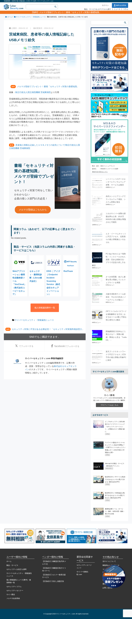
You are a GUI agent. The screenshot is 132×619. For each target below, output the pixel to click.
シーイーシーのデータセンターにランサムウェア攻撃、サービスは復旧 (116, 182)
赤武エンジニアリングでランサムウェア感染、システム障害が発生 (116, 199)
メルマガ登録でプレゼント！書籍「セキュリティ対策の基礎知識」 (70, 12)
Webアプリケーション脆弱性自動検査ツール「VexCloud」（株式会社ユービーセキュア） (19, 282)
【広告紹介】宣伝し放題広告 (53, 581)
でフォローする (26, 346)
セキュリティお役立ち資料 (16, 569)
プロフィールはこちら (109, 405)
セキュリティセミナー (14, 590)
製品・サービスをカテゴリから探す (97, 9)
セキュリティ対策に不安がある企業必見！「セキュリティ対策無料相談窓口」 (48, 329)
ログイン (105, 5)
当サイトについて (109, 561)
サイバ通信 (10, 594)
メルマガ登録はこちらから (33, 209)
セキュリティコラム (14, 586)
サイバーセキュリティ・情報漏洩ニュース (34, 320)
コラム (125, 9)
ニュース (117, 9)
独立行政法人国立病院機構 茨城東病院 (33, 92)
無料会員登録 (121, 5)
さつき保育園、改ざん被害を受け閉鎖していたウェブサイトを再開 (116, 280)
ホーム (8, 561)
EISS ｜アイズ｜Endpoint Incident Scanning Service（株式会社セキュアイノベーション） (53, 282)
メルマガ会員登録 (13, 598)
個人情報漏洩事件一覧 (44, 308)
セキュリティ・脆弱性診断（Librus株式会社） (36, 276)
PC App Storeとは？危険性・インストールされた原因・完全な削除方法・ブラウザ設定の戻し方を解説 (109, 259)
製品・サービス (12, 565)
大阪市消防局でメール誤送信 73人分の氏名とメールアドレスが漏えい (116, 297)
